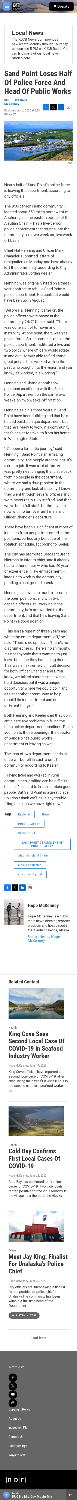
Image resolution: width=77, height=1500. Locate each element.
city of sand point (30, 874)
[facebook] (13, 1378)
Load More (38, 1338)
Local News (27, 32)
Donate (63, 6)
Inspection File (18, 1427)
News (46, 814)
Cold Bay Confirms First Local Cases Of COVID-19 (34, 1158)
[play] (6, 1495)
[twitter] (13, 1386)
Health (13, 1027)
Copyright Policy (19, 1409)
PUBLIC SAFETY (29, 823)
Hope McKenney (15, 102)
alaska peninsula (29, 865)
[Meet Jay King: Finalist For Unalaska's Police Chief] (36, 1226)
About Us (15, 1418)
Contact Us (16, 1436)
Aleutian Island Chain (33, 855)
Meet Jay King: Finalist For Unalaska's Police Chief (38, 1264)
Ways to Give (17, 1455)
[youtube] (13, 1394)
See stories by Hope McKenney (44, 938)
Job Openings (18, 1446)
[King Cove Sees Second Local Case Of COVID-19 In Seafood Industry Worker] (36, 1003)
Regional (24, 814)
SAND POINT (27, 833)
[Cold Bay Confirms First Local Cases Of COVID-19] (36, 1121)
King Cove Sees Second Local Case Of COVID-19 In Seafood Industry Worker (37, 1045)
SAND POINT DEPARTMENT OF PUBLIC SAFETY (42, 844)
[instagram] (13, 1403)
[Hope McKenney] (14, 912)
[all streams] (71, 1494)
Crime (12, 1250)
